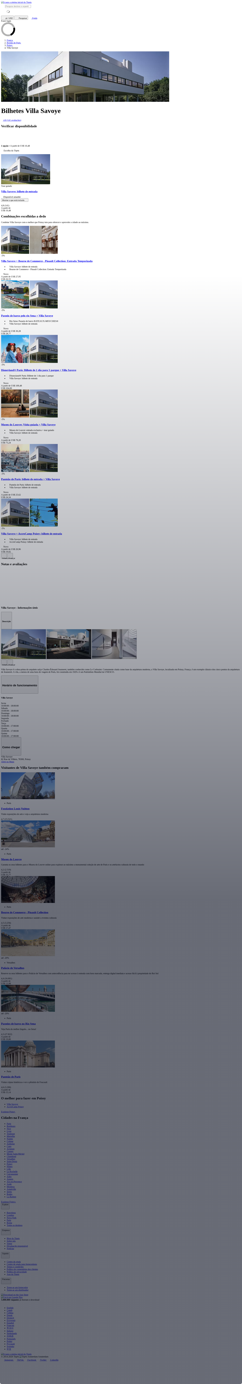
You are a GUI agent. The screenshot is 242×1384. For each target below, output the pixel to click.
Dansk (9, 1315)
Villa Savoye (12, 1104)
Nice (9, 1129)
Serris (9, 1192)
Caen (9, 1146)
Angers (10, 1179)
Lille (9, 1169)
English (10, 1308)
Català (9, 1310)
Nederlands (12, 1333)
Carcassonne (12, 1174)
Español (10, 1323)
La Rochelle (12, 1171)
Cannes (10, 1151)
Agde (9, 1184)
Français (10, 1325)
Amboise (11, 1144)
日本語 (10, 1336)
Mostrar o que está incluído (13, 200)
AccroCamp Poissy (15, 1107)
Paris (9, 1123)
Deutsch (10, 1318)
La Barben (11, 1197)
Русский (11, 1344)
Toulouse (11, 1134)
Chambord (11, 1156)
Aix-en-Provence (14, 1181)
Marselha (11, 1136)
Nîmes (9, 1166)
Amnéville (11, 1189)
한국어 (10, 1328)
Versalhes (11, 1159)
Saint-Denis (12, 1161)
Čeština (10, 1313)
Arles (9, 1176)
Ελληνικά (11, 1320)
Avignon (10, 1149)
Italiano (10, 1331)
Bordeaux (11, 1126)
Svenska (10, 1346)
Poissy (9, 1164)
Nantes (10, 1139)
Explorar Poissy (8, 1112)
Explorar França (8, 1202)
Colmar (10, 1141)
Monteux (11, 1186)
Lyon (9, 1131)
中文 (9, 1349)
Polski (9, 1341)
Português (11, 1339)
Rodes (9, 1194)
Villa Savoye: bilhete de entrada (19, 191)
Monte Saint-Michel (15, 1154)
